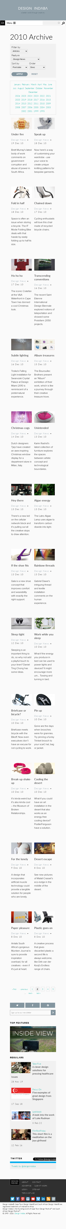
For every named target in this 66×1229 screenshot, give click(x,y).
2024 (29, 95)
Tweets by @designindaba (24, 1166)
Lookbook (37, 1111)
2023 (36, 95)
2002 (23, 111)
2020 (17, 99)
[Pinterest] (23, 1199)
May (45, 84)
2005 (36, 107)
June (50, 84)
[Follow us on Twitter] (17, 1005)
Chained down (43, 203)
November (48, 88)
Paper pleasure (20, 928)
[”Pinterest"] (48, 1005)
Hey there (17, 500)
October (39, 88)
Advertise (26, 1185)
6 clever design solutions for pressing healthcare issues (32, 1071)
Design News (18, 139)
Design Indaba (20, 1213)
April (40, 84)
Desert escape (43, 859)
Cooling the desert (41, 781)
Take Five (36, 1063)
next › (30, 993)
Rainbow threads (44, 565)
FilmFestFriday (39, 1130)
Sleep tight (17, 634)
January (17, 84)
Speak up (39, 134)
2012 (29, 103)
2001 (29, 111)
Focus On (36, 1089)
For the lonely (19, 859)
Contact (36, 1182)
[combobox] (51, 23)
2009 (48, 103)
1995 (42, 111)
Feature (15, 55)
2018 (29, 99)
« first (14, 989)
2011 (36, 103)
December (33, 92)
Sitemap (36, 1189)
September (29, 88)
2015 (48, 99)
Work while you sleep (43, 636)
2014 (17, 103)
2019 (23, 99)
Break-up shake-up (21, 781)
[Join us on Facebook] (32, 1005)
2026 (17, 95)
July (14, 88)
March (33, 84)
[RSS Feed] (48, 1199)
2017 (36, 99)
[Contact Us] (53, 1199)
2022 (42, 95)
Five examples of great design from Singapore (41, 1096)
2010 (42, 103)
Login (24, 1189)
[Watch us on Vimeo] (38, 1199)
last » (39, 993)
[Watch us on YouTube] (33, 1199)
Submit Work (40, 1185)
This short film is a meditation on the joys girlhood (42, 1137)
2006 (29, 107)
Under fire (17, 134)
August (21, 88)
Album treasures (44, 355)
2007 (23, 107)
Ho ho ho (17, 275)
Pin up (38, 710)
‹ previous (24, 989)
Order (32, 63)
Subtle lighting (19, 355)
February (26, 84)
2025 (23, 95)
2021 (48, 95)
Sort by (15, 63)
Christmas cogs (20, 428)
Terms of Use (28, 1193)
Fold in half (17, 203)
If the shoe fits (20, 565)
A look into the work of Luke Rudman (43, 1116)
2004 (42, 107)
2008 (17, 107)
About (25, 1182)
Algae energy (42, 500)
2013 (23, 103)
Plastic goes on (43, 928)
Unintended (41, 428)
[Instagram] (28, 1199)
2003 (48, 107)
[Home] (33, 8)
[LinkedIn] (43, 1199)
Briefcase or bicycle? (18, 712)
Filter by (16, 47)
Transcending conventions (42, 277)
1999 (36, 111)
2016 (42, 99)
